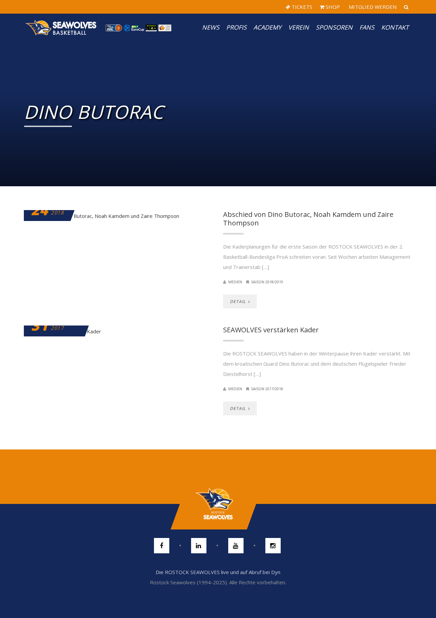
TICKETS (301, 6)
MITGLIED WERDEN (371, 6)
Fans (366, 27)
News (210, 27)
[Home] (61, 27)
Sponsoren (334, 27)
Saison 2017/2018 (267, 388)
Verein (298, 27)
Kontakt (395, 27)
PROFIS (236, 27)
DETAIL (238, 301)
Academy (267, 27)
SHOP (332, 6)
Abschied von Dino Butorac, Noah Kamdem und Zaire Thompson (308, 218)
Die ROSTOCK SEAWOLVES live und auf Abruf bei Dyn (218, 572)
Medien (235, 281)
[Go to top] (217, 503)
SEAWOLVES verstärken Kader (271, 329)
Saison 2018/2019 (267, 281)
